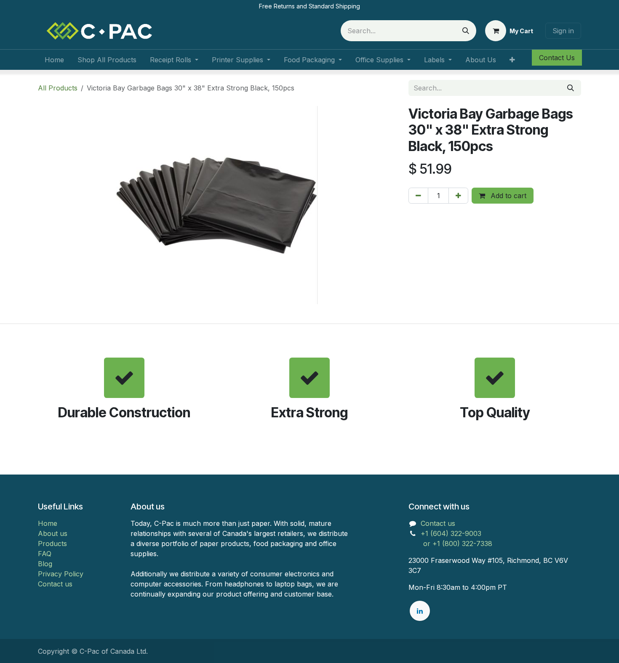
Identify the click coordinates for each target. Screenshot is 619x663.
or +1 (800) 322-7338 (450, 543)
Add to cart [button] (507, 195)
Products (52, 543)
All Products (57, 88)
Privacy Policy (60, 574)
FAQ (44, 553)
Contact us (55, 584)
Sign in (563, 31)
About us (52, 533)
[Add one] (458, 196)
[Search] (465, 30)
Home (47, 523)
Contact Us (557, 57)
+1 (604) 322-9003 (452, 533)
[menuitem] (54, 59)
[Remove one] (418, 196)
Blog (45, 564)
